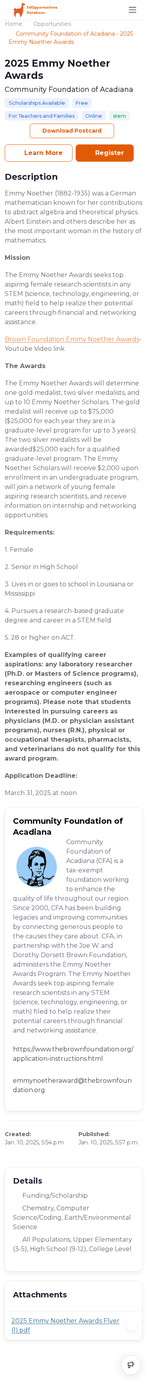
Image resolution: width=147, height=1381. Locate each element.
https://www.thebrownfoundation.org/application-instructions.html (73, 1053)
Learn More (42, 153)
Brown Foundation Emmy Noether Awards (72, 339)
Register (108, 153)
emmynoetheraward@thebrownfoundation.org (72, 1085)
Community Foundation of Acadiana (69, 89)
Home (13, 23)
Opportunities (52, 23)
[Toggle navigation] (132, 10)
